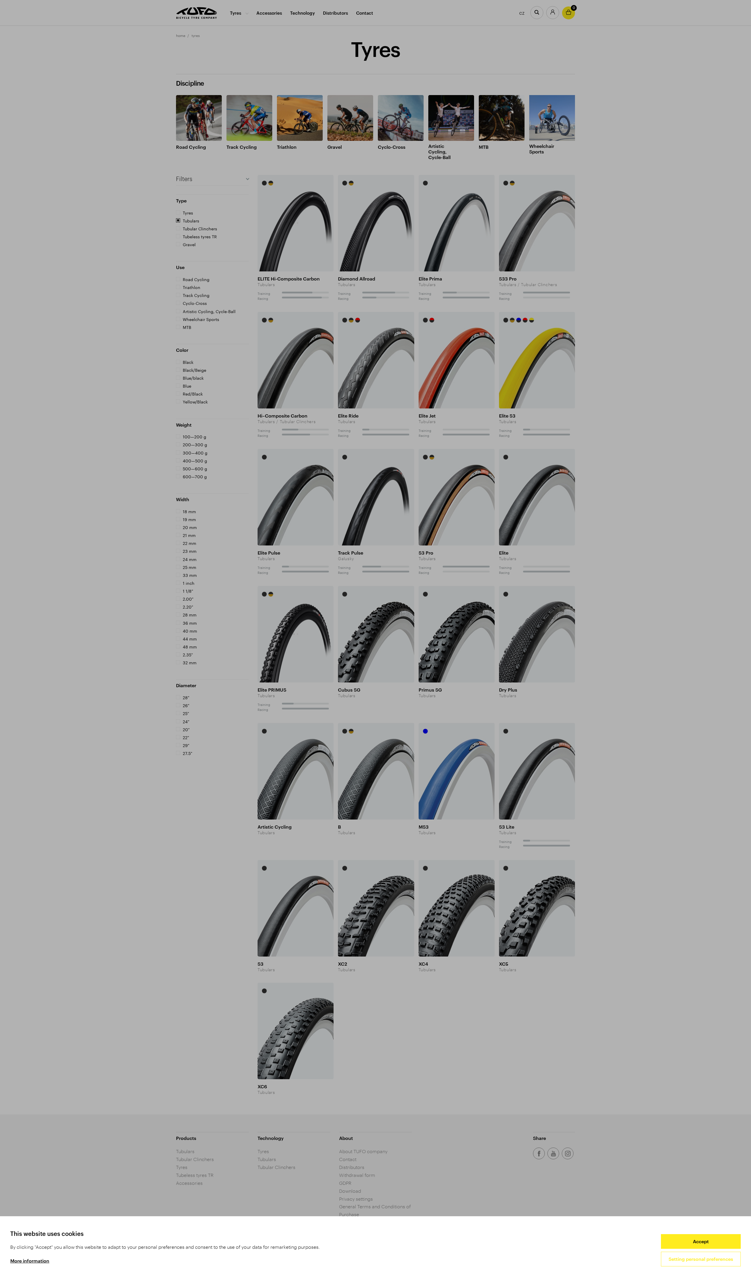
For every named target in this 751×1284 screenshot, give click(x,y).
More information (29, 1260)
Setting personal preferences (701, 1259)
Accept (701, 1241)
